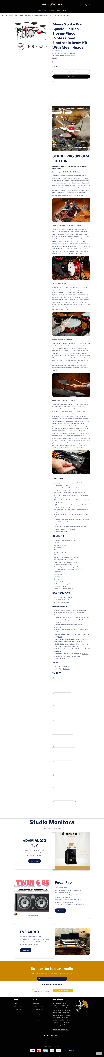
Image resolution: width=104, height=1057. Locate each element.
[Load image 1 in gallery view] (21, 47)
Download (78, 641)
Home (5, 15)
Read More (34, 861)
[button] (15, 5)
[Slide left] (15, 46)
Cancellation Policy (38, 1018)
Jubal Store (49, 1056)
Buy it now (71, 76)
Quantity (54, 58)
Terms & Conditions (38, 1009)
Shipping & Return (38, 1006)
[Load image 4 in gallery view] (41, 47)
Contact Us (36, 1024)
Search (16, 1003)
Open (85, 610)
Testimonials (37, 1027)
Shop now (60, 910)
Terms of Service (18, 1006)
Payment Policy (37, 1012)
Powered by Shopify (56, 1056)
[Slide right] (46, 46)
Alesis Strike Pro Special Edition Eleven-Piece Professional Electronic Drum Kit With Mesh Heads (42, 15)
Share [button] (56, 66)
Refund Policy (18, 1009)
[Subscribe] (65, 979)
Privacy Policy (37, 1015)
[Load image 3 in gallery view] (34, 47)
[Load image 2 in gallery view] (27, 47)
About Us (36, 1003)
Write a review (63, 990)
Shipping (62, 55)
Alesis (11, 15)
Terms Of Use (37, 1021)
